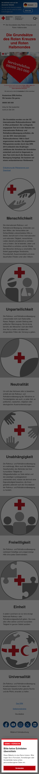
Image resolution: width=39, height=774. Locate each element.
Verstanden (19, 768)
